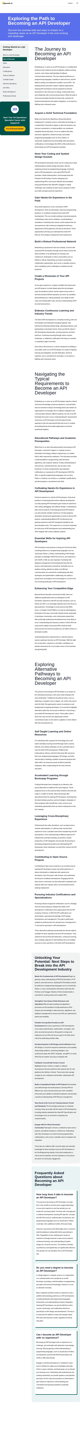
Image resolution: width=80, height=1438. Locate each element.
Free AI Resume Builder (15, 129)
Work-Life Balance (9, 92)
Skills (5, 63)
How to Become (9, 59)
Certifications (7, 71)
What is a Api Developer (11, 55)
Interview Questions (10, 83)
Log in (71, 3)
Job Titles (6, 88)
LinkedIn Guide (8, 79)
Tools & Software (9, 75)
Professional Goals (9, 96)
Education (6, 67)
